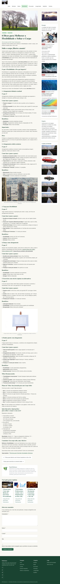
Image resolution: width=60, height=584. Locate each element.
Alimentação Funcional (49, 44)
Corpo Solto (10, 32)
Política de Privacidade (51, 562)
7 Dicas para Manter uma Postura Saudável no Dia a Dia (17, 457)
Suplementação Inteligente (47, 46)
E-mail (4, 533)
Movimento (24, 6)
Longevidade (38, 6)
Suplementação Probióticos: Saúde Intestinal (47, 48)
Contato (50, 6)
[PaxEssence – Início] (5, 2)
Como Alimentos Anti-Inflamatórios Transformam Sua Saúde (48, 113)
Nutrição (14, 6)
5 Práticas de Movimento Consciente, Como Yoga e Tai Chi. (31, 492)
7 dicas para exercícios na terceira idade (13, 461)
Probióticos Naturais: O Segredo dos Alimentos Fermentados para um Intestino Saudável (47, 94)
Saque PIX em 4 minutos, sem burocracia (23, 251)
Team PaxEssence (16, 42)
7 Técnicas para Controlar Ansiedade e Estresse (21, 453)
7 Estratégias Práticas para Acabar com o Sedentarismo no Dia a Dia (19, 492)
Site (3, 539)
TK (2, 574)
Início (9, 6)
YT (2, 567)
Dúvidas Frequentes (24, 568)
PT (2, 577)
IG (2, 569)
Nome (4, 528)
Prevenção (31, 6)
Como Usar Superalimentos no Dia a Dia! (49, 76)
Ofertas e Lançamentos (24, 570)
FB (2, 572)
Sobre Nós (22, 564)
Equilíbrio (45, 6)
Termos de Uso (50, 564)
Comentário (5, 514)
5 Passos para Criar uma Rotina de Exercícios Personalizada (7, 492)
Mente (19, 6)
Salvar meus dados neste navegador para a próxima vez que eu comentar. (20, 546)
